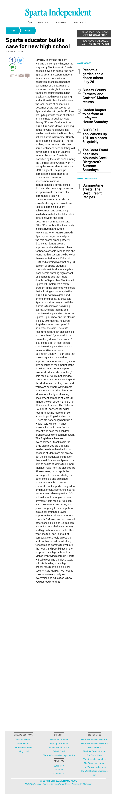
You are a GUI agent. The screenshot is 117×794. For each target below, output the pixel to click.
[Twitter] (20, 60)
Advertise (61, 22)
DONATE (104, 3)
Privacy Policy (64, 784)
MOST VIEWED (84, 63)
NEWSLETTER (88, 3)
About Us (43, 22)
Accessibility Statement (82, 784)
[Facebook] (12, 60)
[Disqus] (40, 620)
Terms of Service (50, 784)
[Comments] (12, 67)
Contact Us (80, 22)
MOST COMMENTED (87, 178)
